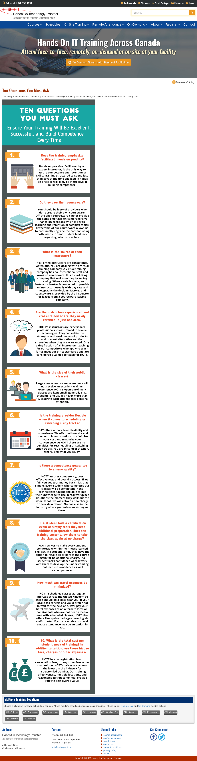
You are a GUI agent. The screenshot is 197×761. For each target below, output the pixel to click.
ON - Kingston (130, 712)
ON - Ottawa (170, 712)
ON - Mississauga (150, 712)
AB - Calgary (12, 712)
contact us (108, 744)
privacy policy (110, 750)
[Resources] (177, 3)
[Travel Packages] (160, 3)
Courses (34, 24)
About (155, 24)
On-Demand (136, 24)
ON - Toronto (12, 719)
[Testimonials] (128, 3)
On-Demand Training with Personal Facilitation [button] (100, 62)
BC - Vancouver (50, 712)
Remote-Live (127, 705)
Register (172, 24)
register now (109, 741)
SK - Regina (29, 719)
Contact (189, 24)
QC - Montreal (89, 712)
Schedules (52, 24)
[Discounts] (144, 3)
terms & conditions (112, 747)
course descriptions (112, 734)
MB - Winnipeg (70, 712)
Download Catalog (185, 82)
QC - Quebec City (109, 712)
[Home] (190, 3)
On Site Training (75, 24)
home (106, 753)
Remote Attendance (107, 24)
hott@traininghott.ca (61, 747)
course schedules (112, 737)
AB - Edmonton (30, 712)
